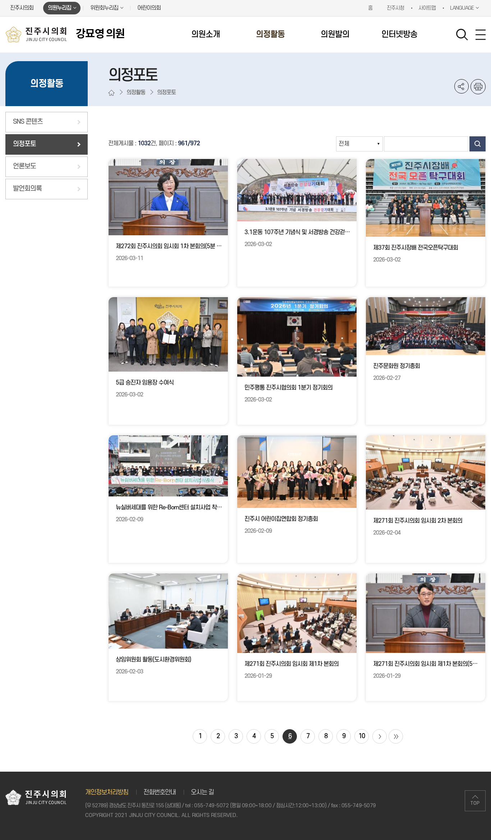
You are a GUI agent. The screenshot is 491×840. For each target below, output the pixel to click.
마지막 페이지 (396, 736)
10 (361, 736)
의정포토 (24, 144)
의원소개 (205, 34)
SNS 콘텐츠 (28, 122)
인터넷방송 (399, 34)
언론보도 (24, 166)
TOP (475, 803)
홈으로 (111, 93)
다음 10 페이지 (379, 736)
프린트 (478, 86)
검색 (477, 143)
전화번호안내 (159, 792)
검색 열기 (462, 35)
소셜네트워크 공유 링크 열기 (461, 86)
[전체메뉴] (481, 35)
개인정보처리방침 (106, 792)
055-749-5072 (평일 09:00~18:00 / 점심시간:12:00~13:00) (260, 806)
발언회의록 (27, 188)
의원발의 (335, 34)
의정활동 (270, 34)
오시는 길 (202, 792)
